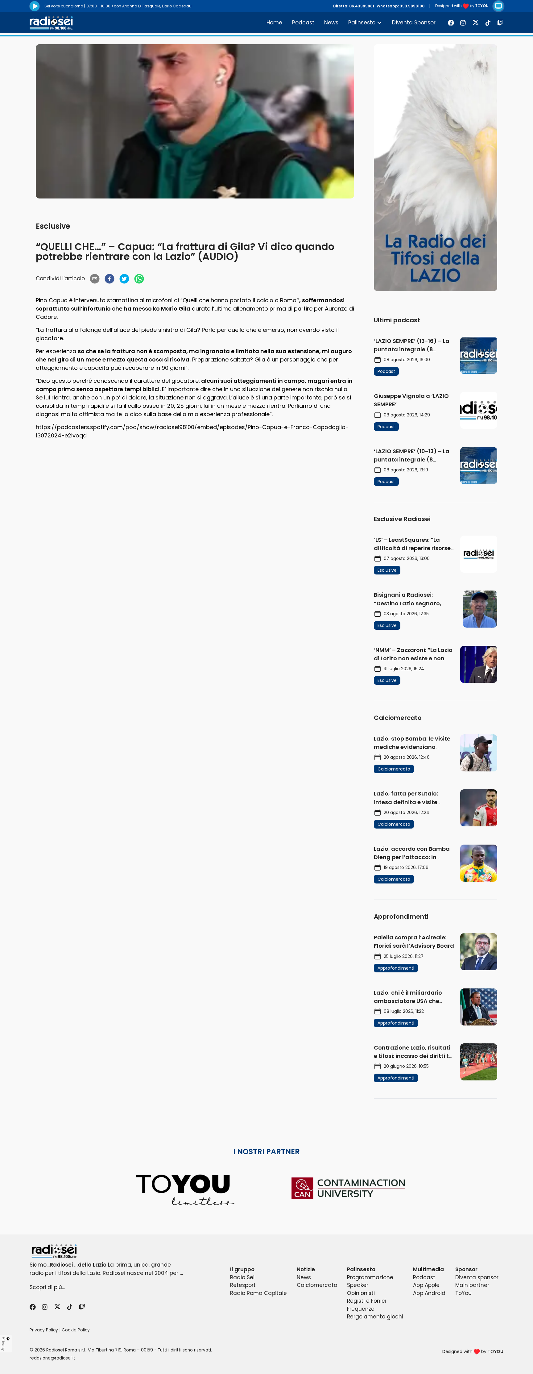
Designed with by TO (462, 5)
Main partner (472, 1285)
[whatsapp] (139, 279)
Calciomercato (317, 1285)
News (331, 22)
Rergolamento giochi (375, 1316)
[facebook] (109, 279)
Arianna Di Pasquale (141, 6)
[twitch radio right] (435, 167)
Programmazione (370, 1277)
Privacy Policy (44, 1330)
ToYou (463, 1293)
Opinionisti (361, 1293)
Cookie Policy (76, 1330)
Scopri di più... (47, 1287)
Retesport (243, 1285)
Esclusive (53, 226)
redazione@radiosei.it (52, 1358)
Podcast (303, 22)
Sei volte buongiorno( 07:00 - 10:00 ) (78, 6)
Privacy (4, 1344)
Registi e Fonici (366, 1301)
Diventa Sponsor (414, 22)
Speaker (357, 1285)
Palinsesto (361, 22)
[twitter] (124, 279)
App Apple (426, 1285)
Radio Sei (242, 1277)
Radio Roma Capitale (258, 1293)
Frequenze (360, 1309)
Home (274, 22)
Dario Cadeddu (177, 6)
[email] (95, 279)
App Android (429, 1293)
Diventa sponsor (476, 1277)
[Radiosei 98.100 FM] (266, 1251)
